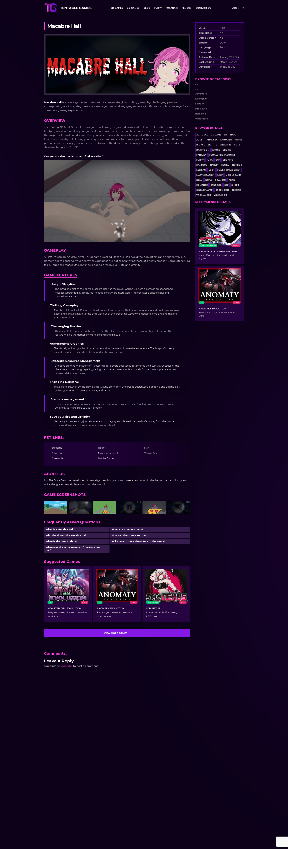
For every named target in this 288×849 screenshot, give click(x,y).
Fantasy (199, 104)
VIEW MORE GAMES (115, 633)
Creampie (225, 144)
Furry (200, 160)
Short (235, 185)
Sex (226, 185)
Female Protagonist (222, 155)
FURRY (158, 7)
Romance (200, 114)
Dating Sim (201, 99)
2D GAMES (117, 7)
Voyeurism (220, 195)
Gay (217, 160)
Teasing (236, 190)
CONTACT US (203, 7)
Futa (209, 160)
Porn (231, 180)
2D (196, 84)
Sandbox (216, 185)
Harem (214, 165)
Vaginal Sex (203, 195)
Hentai (225, 165)
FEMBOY (186, 7)
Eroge (216, 150)
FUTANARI (172, 7)
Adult (200, 139)
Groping (227, 160)
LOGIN (235, 7)
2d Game (216, 134)
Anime (238, 139)
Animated (226, 139)
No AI (199, 180)
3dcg (233, 134)
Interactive (201, 109)
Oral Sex (220, 180)
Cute (237, 144)
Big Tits (212, 144)
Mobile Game (233, 175)
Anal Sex (212, 139)
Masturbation (205, 175)
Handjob (201, 165)
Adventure (201, 94)
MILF (220, 175)
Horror (237, 165)
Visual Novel (201, 119)
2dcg (205, 134)
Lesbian (201, 170)
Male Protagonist (228, 170)
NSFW (208, 180)
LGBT (211, 170)
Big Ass (200, 144)
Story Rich (222, 190)
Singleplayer (204, 190)
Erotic (227, 150)
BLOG (147, 7)
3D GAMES (133, 7)
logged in (66, 666)
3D (196, 89)
